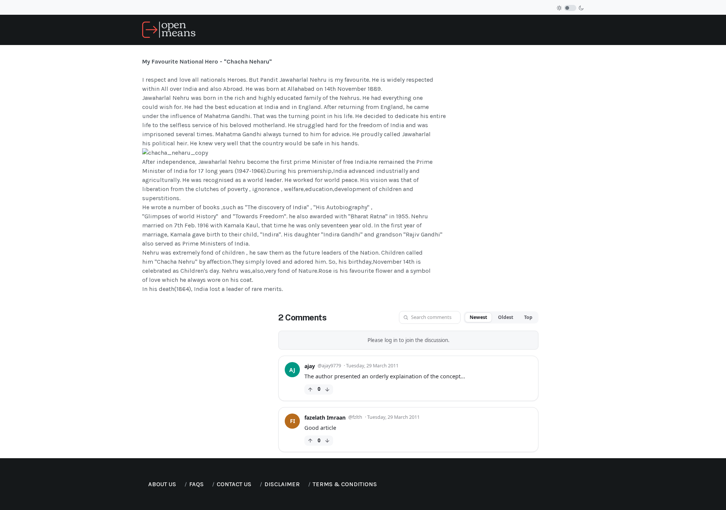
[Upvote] (310, 389)
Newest (478, 317)
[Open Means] (168, 29)
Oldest (505, 317)
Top (528, 317)
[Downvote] (327, 389)
